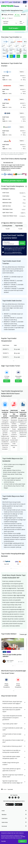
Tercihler (3, 841)
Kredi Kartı (4, 818)
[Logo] (10, 6)
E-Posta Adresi (6, 242)
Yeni (5, 18)
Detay (4, 56)
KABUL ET (22, 841)
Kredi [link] (5, 789)
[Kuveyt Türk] (19, 173)
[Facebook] (9, 798)
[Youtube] (18, 798)
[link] (2, 789)
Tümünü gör (23, 634)
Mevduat (4, 814)
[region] (14, 837)
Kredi (3, 810)
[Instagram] (12, 798)
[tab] (12, 176)
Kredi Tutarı (5, 21)
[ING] (12, 173)
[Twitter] (15, 798)
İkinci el (10, 18)
